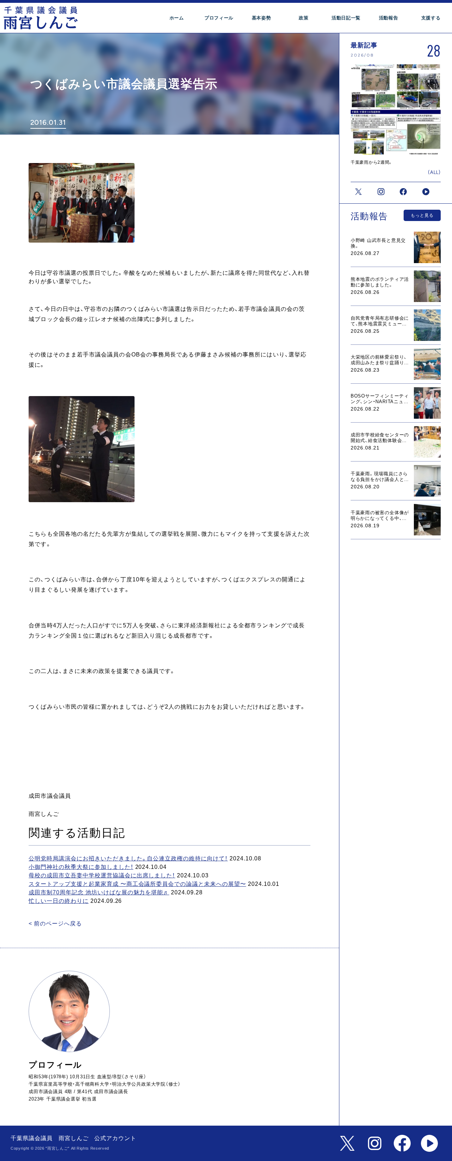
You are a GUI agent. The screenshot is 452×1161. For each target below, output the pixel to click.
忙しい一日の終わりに (59, 901)
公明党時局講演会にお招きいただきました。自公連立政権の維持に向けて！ (128, 858)
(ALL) (434, 172)
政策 (303, 18)
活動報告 (388, 18)
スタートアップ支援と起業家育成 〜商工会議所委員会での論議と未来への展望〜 (137, 884)
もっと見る (422, 215)
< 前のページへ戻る (55, 924)
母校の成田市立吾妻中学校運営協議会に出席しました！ (102, 875)
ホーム (177, 18)
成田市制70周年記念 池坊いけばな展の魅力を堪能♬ (99, 892)
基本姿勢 (261, 18)
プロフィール (218, 18)
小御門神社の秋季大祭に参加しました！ (81, 867)
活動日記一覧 (346, 18)
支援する (431, 18)
